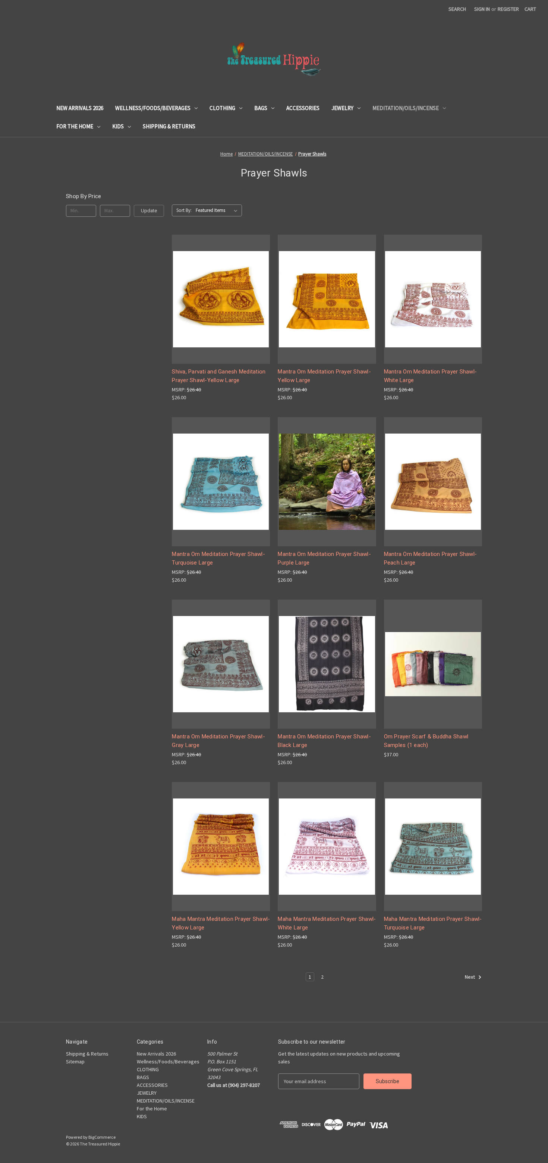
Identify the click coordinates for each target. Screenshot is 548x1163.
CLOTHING (222, 108)
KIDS (118, 126)
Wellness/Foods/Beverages (152, 108)
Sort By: (184, 210)
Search (457, 9)
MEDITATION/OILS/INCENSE (405, 108)
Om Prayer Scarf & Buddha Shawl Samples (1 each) (426, 740)
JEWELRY (342, 108)
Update (149, 210)
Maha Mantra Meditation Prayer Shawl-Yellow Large (221, 923)
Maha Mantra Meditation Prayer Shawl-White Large (327, 923)
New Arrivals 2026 (79, 108)
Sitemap (75, 1061)
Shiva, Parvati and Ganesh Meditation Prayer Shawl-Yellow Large (218, 376)
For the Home (74, 126)
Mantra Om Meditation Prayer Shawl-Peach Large (430, 558)
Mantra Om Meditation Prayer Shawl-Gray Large (218, 740)
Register (508, 9)
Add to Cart (221, 312)
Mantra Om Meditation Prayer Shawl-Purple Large (324, 558)
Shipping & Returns (169, 126)
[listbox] (218, 210)
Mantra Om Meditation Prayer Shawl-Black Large (324, 740)
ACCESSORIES (302, 108)
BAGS (260, 108)
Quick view (219, 285)
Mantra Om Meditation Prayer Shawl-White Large (430, 376)
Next (470, 977)
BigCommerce (102, 1137)
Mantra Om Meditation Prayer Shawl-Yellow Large (324, 376)
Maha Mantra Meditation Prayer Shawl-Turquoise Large (433, 923)
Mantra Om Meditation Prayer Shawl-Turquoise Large (218, 558)
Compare (218, 299)
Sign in (482, 9)
